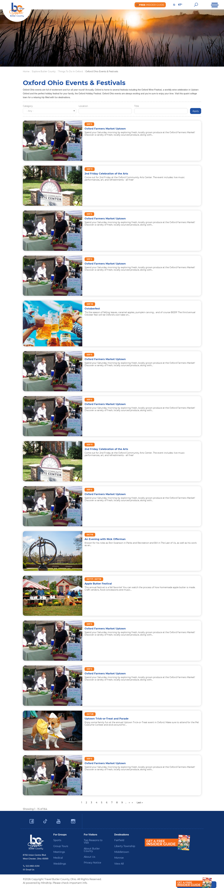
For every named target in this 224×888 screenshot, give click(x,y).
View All (119, 863)
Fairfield (119, 840)
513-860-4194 (32, 866)
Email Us (30, 869)
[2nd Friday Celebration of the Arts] (52, 185)
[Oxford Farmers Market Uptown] (52, 140)
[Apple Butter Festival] (52, 595)
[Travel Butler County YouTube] (59, 821)
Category (28, 106)
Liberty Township (124, 846)
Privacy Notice (92, 862)
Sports (57, 840)
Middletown (121, 852)
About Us (89, 856)
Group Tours (60, 846)
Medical (58, 857)
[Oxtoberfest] (52, 323)
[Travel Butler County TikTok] (45, 820)
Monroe (119, 857)
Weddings (59, 863)
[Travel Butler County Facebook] (32, 821)
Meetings (59, 852)
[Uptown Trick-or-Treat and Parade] (52, 730)
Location (83, 106)
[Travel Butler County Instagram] (73, 821)
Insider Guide (151, 4)
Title (136, 106)
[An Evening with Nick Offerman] (52, 550)
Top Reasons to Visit (93, 841)
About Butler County (92, 849)
